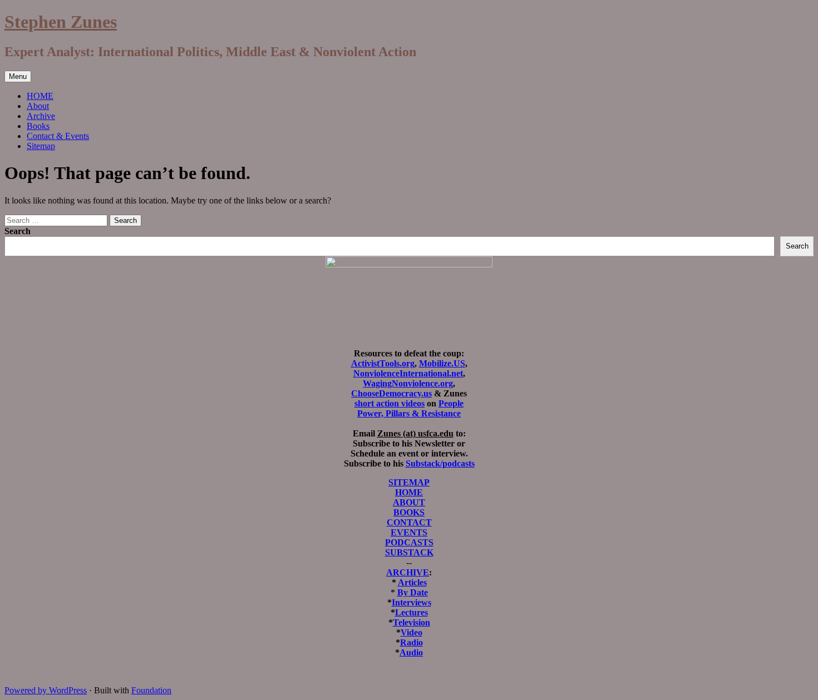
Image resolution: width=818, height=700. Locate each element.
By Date (412, 592)
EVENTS (409, 532)
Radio (411, 642)
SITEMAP (409, 482)
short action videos (389, 403)
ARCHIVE (407, 572)
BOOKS (409, 512)
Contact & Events (58, 136)
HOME (40, 96)
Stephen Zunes (60, 22)
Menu (18, 76)
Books (38, 126)
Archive (41, 116)
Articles (412, 582)
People (451, 403)
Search (17, 231)
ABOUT (409, 502)
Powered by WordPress (45, 690)
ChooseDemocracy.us (391, 393)
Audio (411, 652)
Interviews (411, 602)
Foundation (151, 690)
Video (411, 632)
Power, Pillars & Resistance (409, 413)
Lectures (411, 612)
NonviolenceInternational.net (408, 373)
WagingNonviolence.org (408, 383)
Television (411, 622)
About (38, 106)
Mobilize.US (442, 363)
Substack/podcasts (440, 463)
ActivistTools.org (383, 363)
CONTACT (409, 522)
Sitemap (41, 146)
